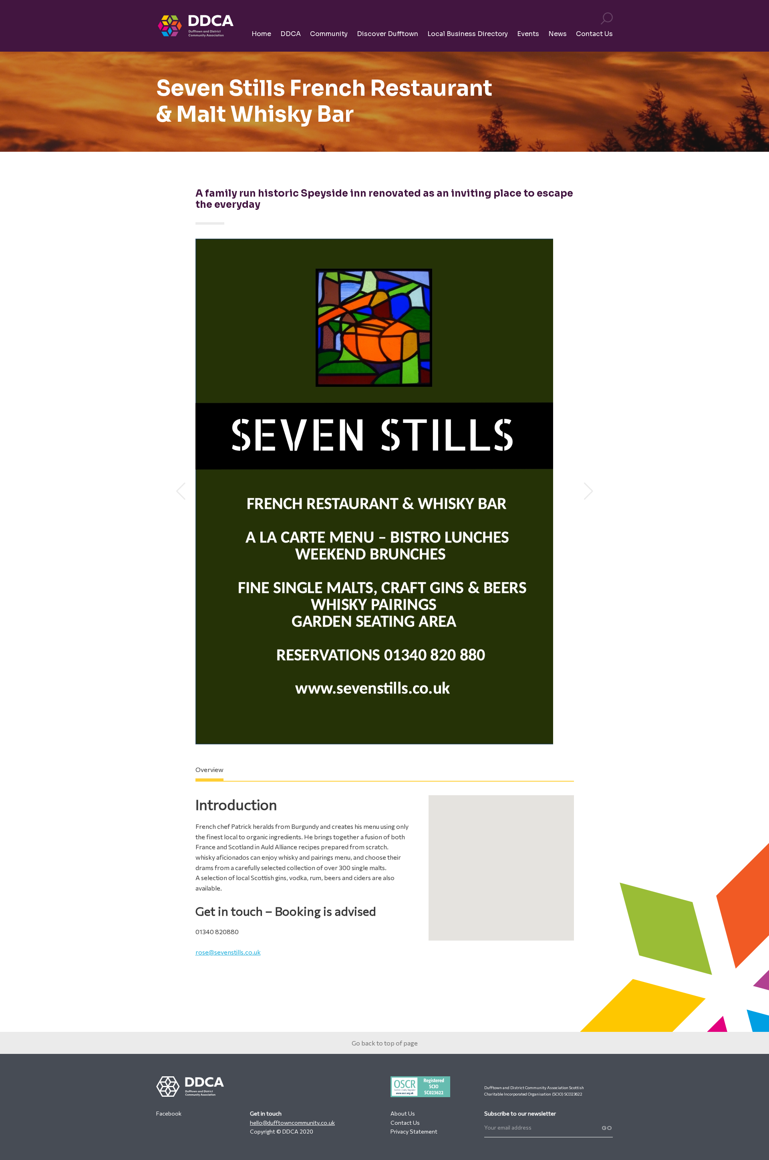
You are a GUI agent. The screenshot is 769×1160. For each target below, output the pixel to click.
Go (607, 1128)
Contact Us (405, 1122)
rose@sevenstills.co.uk (228, 952)
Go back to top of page (385, 1043)
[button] (180, 491)
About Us (403, 1113)
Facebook (168, 1113)
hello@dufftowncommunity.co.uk (292, 1122)
